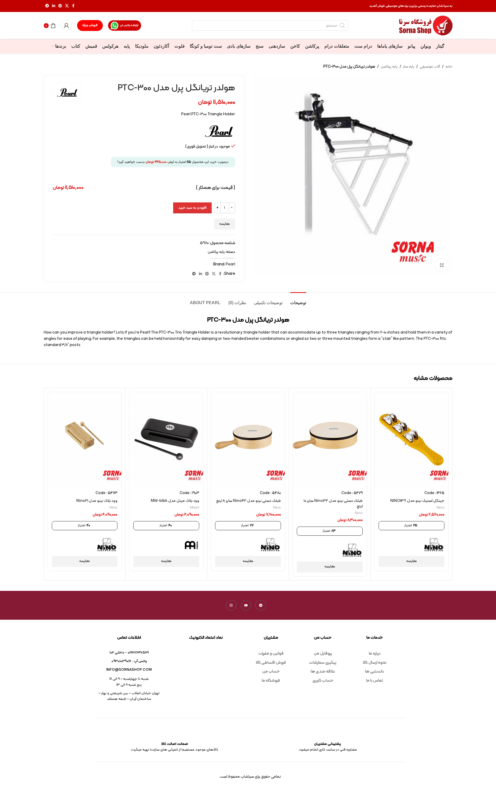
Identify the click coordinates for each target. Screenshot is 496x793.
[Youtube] (246, 605)
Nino (440, 507)
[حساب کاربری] (66, 25)
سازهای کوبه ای (216, 258)
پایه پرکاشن (389, 67)
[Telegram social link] (47, 6)
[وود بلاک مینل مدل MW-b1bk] (166, 439)
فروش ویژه (90, 25)
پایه (221, 258)
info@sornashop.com (129, 670)
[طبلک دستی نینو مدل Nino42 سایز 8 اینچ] (248, 439)
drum (223, 258)
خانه (449, 67)
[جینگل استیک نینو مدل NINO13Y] (411, 439)
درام (218, 258)
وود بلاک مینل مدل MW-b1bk (175, 501)
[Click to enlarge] (441, 265)
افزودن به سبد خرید (192, 207)
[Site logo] (426, 26)
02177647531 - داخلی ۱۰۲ (129, 652)
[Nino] (434, 545)
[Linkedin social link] (54, 6)
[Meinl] (191, 545)
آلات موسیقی (430, 67)
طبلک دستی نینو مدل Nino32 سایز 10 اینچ (333, 503)
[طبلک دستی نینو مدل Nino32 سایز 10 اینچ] (330, 439)
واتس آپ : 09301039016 (129, 661)
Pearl (224, 258)
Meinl (194, 507)
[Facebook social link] (73, 6)
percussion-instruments (228, 258)
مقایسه (224, 224)
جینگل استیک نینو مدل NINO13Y (417, 501)
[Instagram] (231, 605)
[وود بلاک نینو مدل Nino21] (85, 439)
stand (232, 258)
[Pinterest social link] (60, 6)
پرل (220, 258)
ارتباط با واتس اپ (129, 25)
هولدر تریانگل (212, 258)
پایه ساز (408, 67)
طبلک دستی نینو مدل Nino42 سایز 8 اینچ (248, 501)
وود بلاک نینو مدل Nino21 (96, 501)
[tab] (298, 300)
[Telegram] (260, 605)
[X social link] (67, 6)
